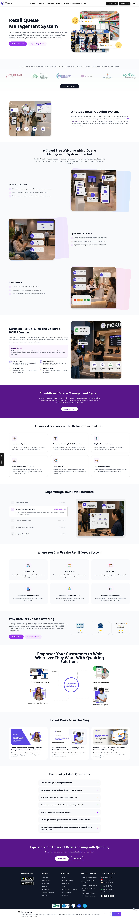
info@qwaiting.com (108, 892)
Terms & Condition (48, 892)
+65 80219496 (107, 880)
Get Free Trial (2, 459)
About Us (45, 878)
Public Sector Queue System (88, 889)
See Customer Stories (68, 86)
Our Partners (46, 880)
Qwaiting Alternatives (89, 896)
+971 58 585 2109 (107, 887)
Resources (66, 3)
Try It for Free (62, 858)
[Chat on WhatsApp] (135, 910)
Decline (107, 914)
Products (32, 3)
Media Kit (65, 895)
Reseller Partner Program (70, 889)
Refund (44, 886)
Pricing (86, 3)
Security (44, 895)
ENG (134, 3)
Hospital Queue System (89, 885)
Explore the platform (37, 44)
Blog (63, 878)
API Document (66, 892)
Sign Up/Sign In (112, 3)
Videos (64, 886)
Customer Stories (77, 3)
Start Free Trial (16, 637)
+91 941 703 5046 (108, 882)
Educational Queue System (88, 881)
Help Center (66, 883)
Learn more (34, 916)
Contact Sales (77, 858)
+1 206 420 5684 (107, 877)
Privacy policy (46, 889)
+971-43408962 (107, 885)
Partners (58, 3)
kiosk (78, 121)
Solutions (41, 3)
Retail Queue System (88, 893)
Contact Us (45, 883)
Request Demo (125, 3)
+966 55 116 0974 (107, 889)
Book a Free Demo (69, 409)
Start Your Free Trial (18, 44)
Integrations (50, 3)
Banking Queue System (89, 878)
